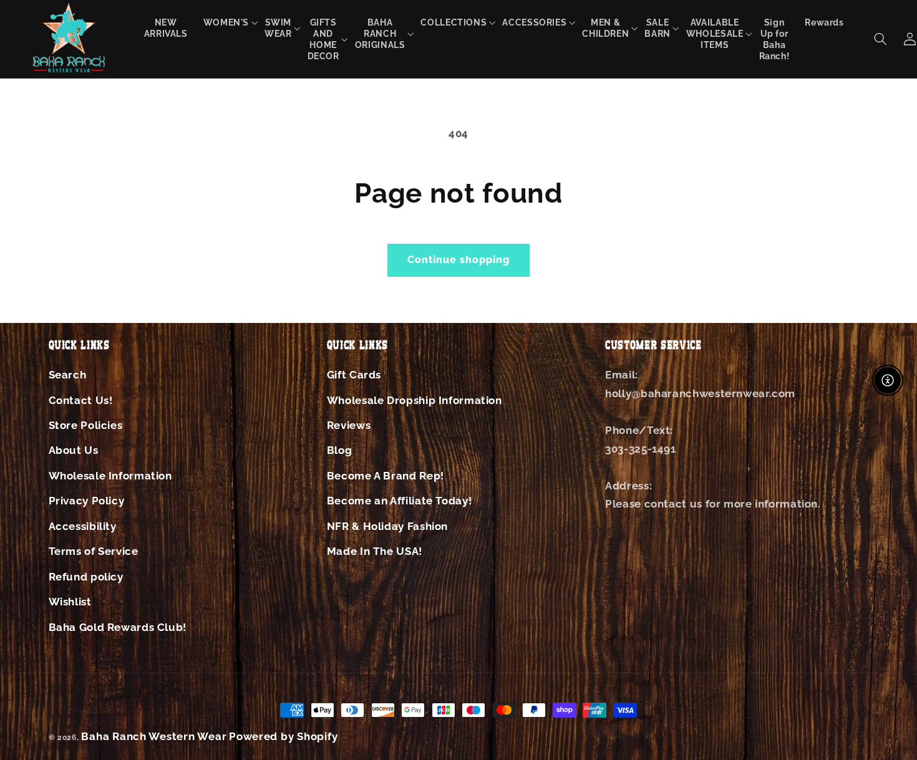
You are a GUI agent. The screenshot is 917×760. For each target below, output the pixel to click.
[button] (226, 22)
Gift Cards (354, 374)
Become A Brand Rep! (385, 475)
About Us (74, 450)
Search (68, 374)
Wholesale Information (110, 475)
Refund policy (86, 576)
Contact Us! (81, 400)
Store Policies (86, 425)
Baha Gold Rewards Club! (118, 627)
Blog (339, 450)
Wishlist (70, 601)
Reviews (349, 425)
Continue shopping (458, 260)
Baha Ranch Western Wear (153, 736)
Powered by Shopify (283, 736)
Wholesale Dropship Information (414, 400)
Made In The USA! (374, 551)
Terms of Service (93, 551)
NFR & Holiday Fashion (387, 526)
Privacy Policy (87, 500)
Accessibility (83, 526)
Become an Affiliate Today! (399, 500)
